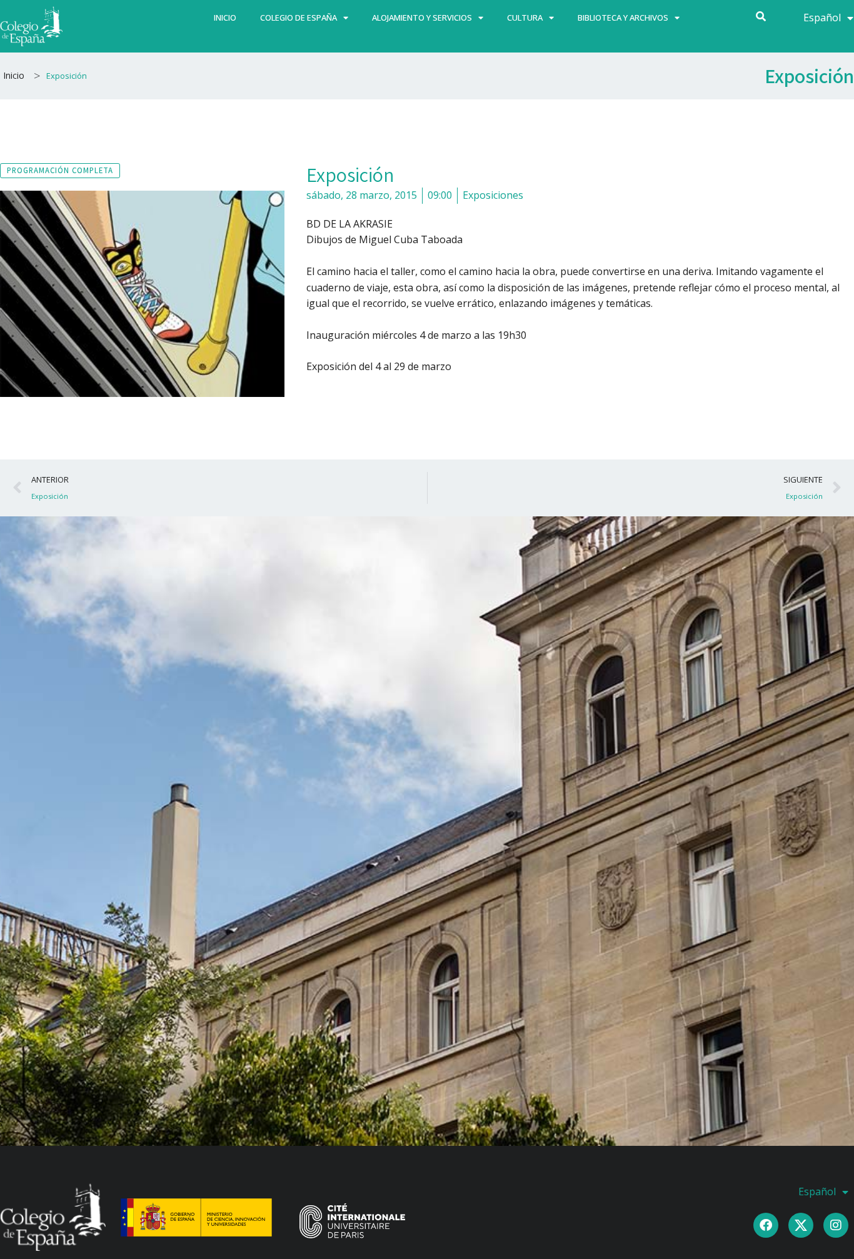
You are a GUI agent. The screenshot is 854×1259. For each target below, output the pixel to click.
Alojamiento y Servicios (422, 17)
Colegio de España (298, 17)
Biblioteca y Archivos (623, 17)
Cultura (525, 17)
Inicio (225, 17)
